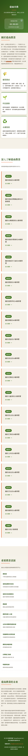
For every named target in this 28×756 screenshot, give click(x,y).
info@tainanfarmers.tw (17, 744)
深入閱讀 (7, 183)
